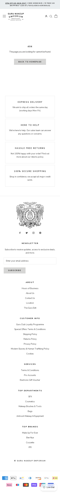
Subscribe (14, 270)
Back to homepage (30, 62)
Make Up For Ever (30, 432)
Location (30, 303)
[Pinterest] (40, 232)
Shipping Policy (30, 334)
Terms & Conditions (30, 370)
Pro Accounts (30, 375)
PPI (30, 447)
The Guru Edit (30, 308)
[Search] (51, 16)
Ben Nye (30, 437)
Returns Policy (30, 339)
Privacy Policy (30, 344)
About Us (30, 293)
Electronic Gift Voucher (30, 380)
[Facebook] (20, 232)
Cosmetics (30, 401)
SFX (30, 396)
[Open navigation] (4, 16)
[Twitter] (27, 232)
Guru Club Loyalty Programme (30, 324)
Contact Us (30, 298)
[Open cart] (56, 16)
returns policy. (37, 157)
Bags (30, 411)
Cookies (30, 353)
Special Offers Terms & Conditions (30, 329)
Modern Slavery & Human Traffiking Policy (30, 348)
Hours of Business (30, 288)
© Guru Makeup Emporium (30, 461)
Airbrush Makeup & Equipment (30, 416)
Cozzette (30, 442)
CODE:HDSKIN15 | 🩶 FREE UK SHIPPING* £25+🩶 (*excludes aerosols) (30, 4)
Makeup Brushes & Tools (30, 406)
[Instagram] (33, 232)
